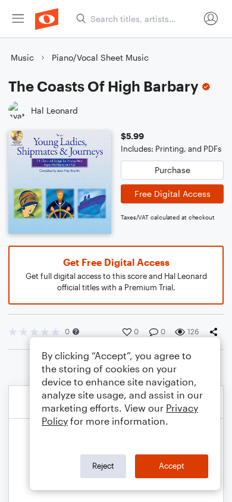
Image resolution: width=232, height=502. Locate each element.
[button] (76, 331)
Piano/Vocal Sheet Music (100, 57)
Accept (171, 465)
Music (22, 57)
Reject (103, 465)
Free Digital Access (172, 194)
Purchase (172, 170)
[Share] (216, 332)
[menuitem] (18, 18)
